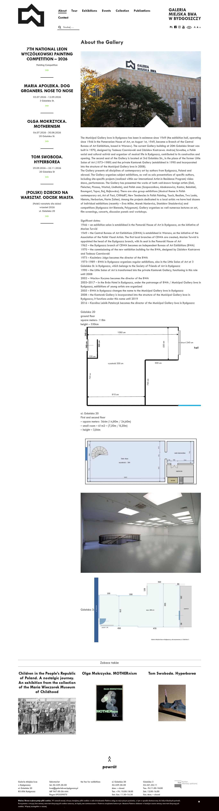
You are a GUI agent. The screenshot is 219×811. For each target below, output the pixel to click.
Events (106, 11)
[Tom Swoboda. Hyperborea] (172, 703)
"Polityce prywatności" (55, 807)
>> (47, 70)
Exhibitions (89, 11)
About (62, 11)
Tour (74, 11)
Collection (122, 11)
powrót (109, 767)
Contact (63, 18)
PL (171, 27)
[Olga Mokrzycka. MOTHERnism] (109, 703)
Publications (142, 11)
